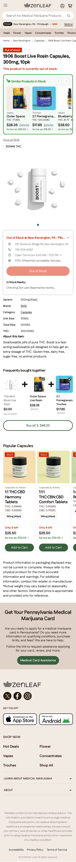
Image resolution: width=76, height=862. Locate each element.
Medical (68, 24)
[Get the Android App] (56, 719)
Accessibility (16, 850)
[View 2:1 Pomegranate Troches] (64, 384)
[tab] (38, 225)
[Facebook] (17, 696)
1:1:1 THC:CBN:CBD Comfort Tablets (53, 497)
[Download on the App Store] (20, 719)
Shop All (46, 765)
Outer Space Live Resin (38, 398)
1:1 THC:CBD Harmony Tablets (15, 497)
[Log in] (62, 6)
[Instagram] (27, 696)
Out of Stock (38, 271)
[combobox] (35, 16)
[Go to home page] (38, 684)
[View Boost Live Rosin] (11, 384)
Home (6, 40)
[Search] (69, 15)
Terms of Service (57, 850)
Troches (59, 33)
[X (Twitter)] (7, 696)
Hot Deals (11, 746)
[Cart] (70, 6)
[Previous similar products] (58, 81)
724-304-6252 (24, 249)
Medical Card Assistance (38, 660)
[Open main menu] (5, 5)
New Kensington (22, 40)
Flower (17, 33)
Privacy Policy (35, 850)
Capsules (39, 40)
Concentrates (43, 33)
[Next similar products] (66, 81)
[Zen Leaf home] (38, 5)
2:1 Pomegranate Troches (64, 400)
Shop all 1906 (11, 140)
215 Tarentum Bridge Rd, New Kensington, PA (41, 244)
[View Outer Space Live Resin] (37, 384)
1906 (24, 306)
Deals (7, 33)
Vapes (28, 33)
